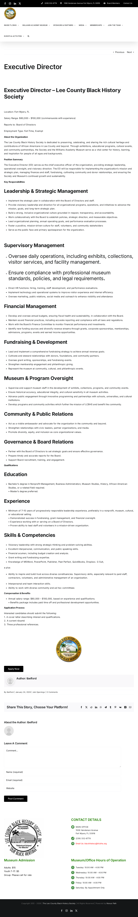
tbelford (32, 678)
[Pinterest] (115, 707)
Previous (119, 52)
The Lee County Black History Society (59, 903)
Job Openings (39, 692)
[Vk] (120, 707)
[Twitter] (20, 3)
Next (129, 52)
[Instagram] (10, 3)
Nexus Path (111, 903)
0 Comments (52, 692)
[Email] (130, 707)
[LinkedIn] (15, 3)
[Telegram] (106, 707)
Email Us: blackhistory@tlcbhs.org (91, 843)
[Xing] (125, 707)
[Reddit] (91, 707)
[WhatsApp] (101, 707)
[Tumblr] (110, 707)
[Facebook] (5, 3)
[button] (28, 36)
